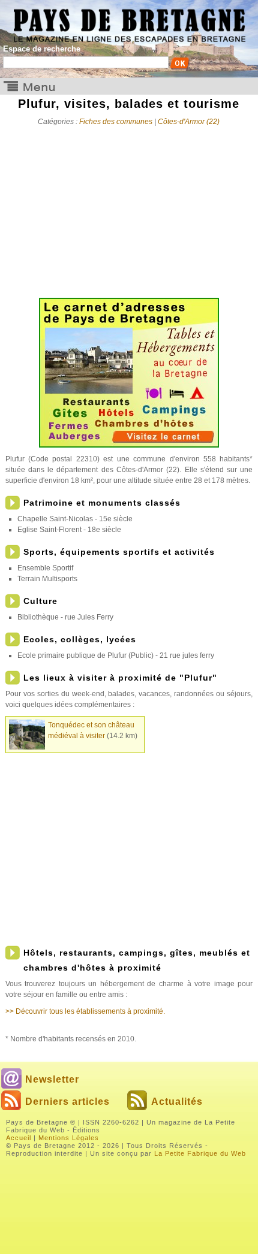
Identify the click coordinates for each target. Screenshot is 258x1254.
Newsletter (52, 1079)
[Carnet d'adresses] (129, 445)
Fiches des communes (115, 121)
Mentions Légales (68, 1137)
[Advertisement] (129, 208)
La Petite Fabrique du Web (200, 1153)
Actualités (177, 1101)
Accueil (18, 1137)
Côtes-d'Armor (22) (189, 121)
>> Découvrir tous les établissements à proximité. (85, 1011)
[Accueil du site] (129, 21)
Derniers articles (67, 1101)
